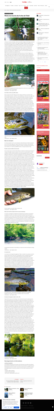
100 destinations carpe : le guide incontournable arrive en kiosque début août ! (44, 24)
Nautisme (35, 5)
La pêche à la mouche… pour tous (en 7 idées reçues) (28, 394)
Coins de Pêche (7, 13)
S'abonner (45, 125)
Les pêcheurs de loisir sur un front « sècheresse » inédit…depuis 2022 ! (43, 38)
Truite (28, 5)
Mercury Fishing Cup (41, 5)
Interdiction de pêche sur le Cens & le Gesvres (43, 48)
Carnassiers (16, 5)
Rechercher (39, 155)
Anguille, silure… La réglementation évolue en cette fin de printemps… (42, 53)
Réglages (5, 407)
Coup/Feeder (31, 5)
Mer (22, 5)
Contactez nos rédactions (24, 405)
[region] (11, 403)
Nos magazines (7, 5)
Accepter (16, 407)
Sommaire (40, 125)
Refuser (11, 407)
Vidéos (46, 5)
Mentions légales (31, 405)
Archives (43, 99)
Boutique (26, 7)
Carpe (20, 5)
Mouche (24, 5)
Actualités (12, 5)
